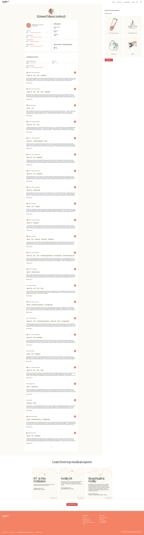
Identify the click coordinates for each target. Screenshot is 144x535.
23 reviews (34, 25)
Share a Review (86, 520)
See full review (29, 82)
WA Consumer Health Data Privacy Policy (25, 532)
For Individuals (102, 522)
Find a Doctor (119, 2)
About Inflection (127, 2)
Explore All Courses (72, 504)
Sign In (133, 2)
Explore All (108, 60)
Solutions (101, 519)
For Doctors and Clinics (88, 522)
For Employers (102, 520)
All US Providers (38, 532)
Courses (113, 2)
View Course (53, 498)
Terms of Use (5, 532)
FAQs (84, 524)
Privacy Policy (12, 532)
